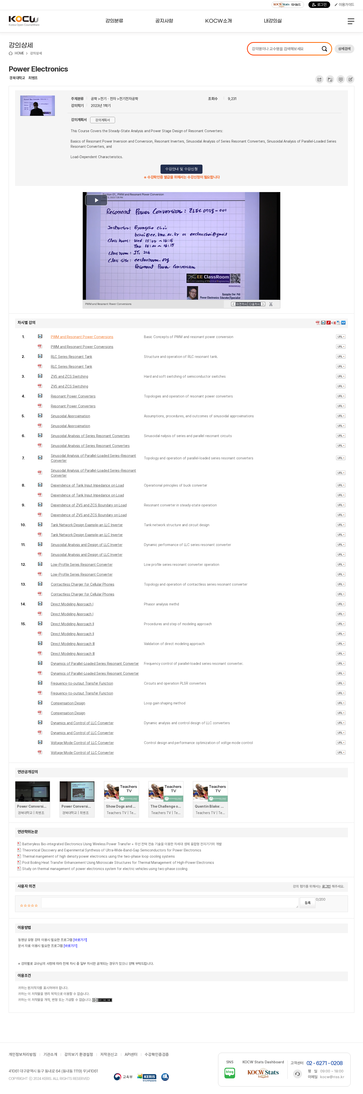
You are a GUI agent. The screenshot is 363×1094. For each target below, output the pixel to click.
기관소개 (50, 1055)
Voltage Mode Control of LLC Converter (82, 743)
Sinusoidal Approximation (70, 416)
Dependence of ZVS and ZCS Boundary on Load (89, 505)
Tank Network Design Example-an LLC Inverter (87, 525)
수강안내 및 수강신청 (181, 169)
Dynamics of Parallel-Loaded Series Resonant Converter (95, 664)
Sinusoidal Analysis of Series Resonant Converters (90, 436)
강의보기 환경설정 (78, 1055)
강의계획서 (102, 120)
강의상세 (36, 53)
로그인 (322, 4)
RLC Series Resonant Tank (71, 357)
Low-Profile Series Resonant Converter (82, 565)
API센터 (131, 1055)
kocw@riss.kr (332, 1077)
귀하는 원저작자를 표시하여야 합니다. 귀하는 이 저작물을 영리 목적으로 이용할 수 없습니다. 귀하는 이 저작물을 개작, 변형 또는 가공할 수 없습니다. (55, 994)
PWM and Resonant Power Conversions (82, 337)
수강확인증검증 (157, 1055)
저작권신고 (109, 1055)
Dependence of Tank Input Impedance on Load (87, 485)
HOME (19, 53)
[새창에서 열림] (123, 1077)
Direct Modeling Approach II (72, 624)
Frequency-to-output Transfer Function (82, 683)
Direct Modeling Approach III (73, 644)
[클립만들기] (271, 304)
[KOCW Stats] (263, 1073)
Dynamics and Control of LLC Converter (82, 723)
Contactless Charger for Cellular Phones (82, 584)
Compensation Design (68, 703)
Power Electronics (38, 68)
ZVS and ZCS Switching (69, 376)
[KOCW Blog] (229, 1073)
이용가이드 (346, 4)
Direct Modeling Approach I (72, 604)
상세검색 (344, 49)
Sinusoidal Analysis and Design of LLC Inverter (86, 545)
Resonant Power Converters (73, 396)
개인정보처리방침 (22, 1055)
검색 (324, 48)
